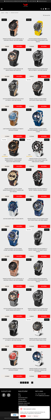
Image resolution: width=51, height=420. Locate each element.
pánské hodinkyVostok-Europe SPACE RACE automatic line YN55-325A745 (38, 69)
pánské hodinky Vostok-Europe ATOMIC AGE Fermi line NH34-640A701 (13, 249)
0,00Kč (48, 9)
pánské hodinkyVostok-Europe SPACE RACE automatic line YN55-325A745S (38, 309)
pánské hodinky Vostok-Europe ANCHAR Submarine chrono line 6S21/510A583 (37, 370)
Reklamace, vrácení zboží (24, 403)
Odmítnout (36, 416)
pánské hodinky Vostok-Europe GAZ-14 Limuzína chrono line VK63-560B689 (13, 39)
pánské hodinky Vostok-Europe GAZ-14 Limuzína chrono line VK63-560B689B (13, 279)
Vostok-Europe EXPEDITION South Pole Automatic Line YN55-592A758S (13, 339)
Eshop (6, 12)
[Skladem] (13, 36)
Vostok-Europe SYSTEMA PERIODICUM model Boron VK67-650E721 (13, 309)
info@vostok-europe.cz (42, 1)
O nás (19, 395)
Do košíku (19, 46)
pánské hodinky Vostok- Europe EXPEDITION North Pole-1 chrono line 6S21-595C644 (13, 190)
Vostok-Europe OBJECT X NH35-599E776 (13, 218)
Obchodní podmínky (23, 405)
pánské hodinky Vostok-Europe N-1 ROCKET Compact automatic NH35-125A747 (37, 250)
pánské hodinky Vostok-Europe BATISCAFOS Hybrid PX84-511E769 (37, 99)
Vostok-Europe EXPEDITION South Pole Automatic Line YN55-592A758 (13, 99)
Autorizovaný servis (22, 397)
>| (32, 382)
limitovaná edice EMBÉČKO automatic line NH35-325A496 (13, 129)
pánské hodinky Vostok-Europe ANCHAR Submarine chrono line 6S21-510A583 (38, 130)
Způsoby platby (22, 399)
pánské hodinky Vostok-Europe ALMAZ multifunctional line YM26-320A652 (37, 219)
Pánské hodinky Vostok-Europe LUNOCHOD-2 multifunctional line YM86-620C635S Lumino (37, 160)
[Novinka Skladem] (38, 96)
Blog (19, 394)
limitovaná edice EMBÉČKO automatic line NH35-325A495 (13, 369)
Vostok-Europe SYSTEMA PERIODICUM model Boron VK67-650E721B (13, 69)
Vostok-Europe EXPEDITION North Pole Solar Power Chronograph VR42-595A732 (38, 40)
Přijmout (23, 416)
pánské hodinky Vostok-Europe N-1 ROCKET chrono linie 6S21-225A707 (37, 189)
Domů (2, 12)
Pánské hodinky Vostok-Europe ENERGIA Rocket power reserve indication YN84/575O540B (13, 160)
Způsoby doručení (22, 401)
